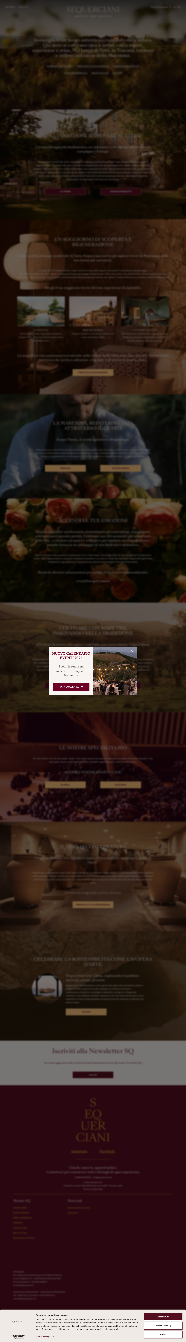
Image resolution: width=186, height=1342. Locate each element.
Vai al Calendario (71, 687)
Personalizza (161, 1325)
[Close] (132, 651)
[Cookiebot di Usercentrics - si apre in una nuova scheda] (18, 1337)
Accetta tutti (163, 1317)
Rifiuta (163, 1334)
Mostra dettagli (43, 1336)
